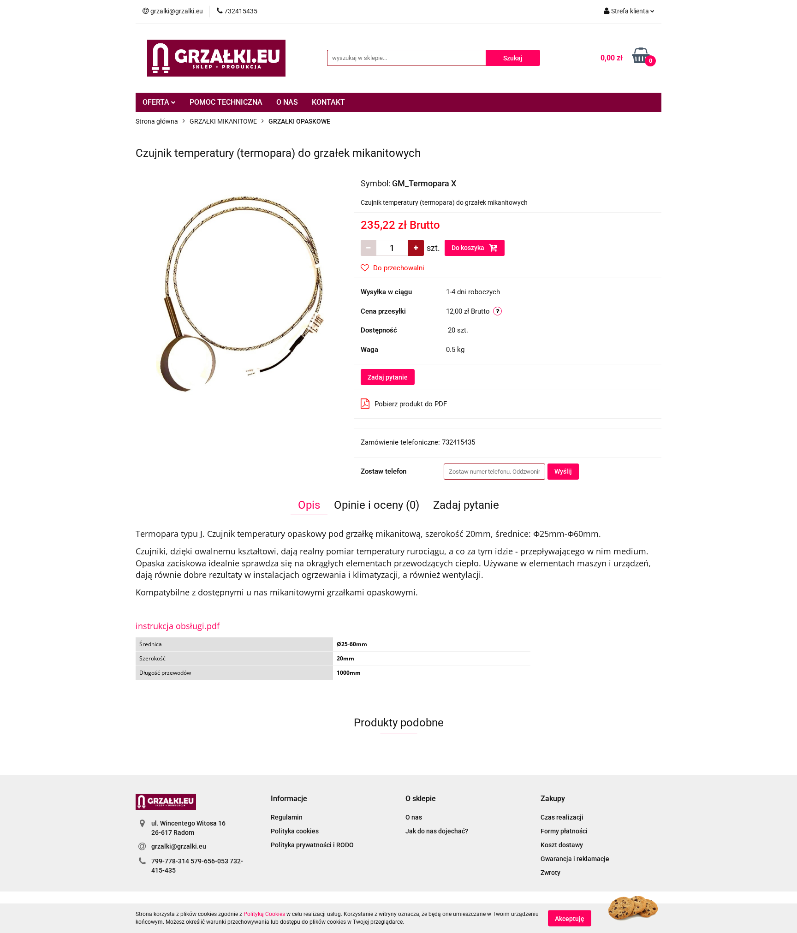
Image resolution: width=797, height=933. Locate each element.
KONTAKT (328, 102)
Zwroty (550, 872)
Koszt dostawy (562, 845)
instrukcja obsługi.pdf (178, 625)
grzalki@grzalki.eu (178, 846)
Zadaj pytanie (388, 377)
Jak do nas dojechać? (436, 831)
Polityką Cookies (264, 914)
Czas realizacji (562, 817)
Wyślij (563, 471)
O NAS (287, 102)
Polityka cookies (295, 831)
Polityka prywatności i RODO (312, 845)
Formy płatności (564, 831)
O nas (413, 817)
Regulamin (287, 817)
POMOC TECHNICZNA (226, 102)
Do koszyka (469, 247)
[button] (289, 799)
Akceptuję (569, 918)
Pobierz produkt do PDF (411, 404)
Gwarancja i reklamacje (575, 858)
